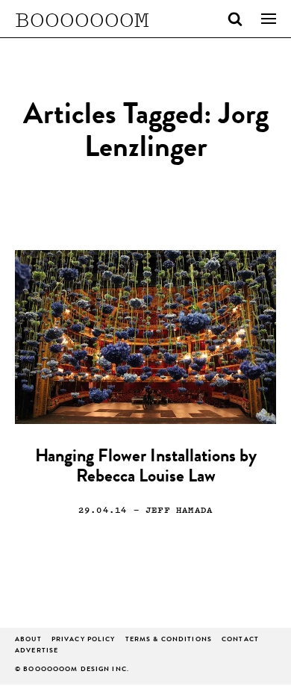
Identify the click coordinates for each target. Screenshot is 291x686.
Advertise (36, 651)
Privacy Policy (83, 640)
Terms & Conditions (168, 640)
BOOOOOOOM (82, 18)
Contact (240, 640)
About (28, 640)
